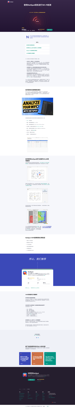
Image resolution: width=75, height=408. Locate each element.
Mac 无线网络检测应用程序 (41, 12)
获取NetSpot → (27, 287)
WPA (38, 126)
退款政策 (43, 398)
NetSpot (31, 35)
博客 (36, 398)
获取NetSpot (50, 29)
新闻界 (36, 396)
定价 (28, 396)
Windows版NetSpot (21, 393)
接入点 (29, 229)
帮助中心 (37, 393)
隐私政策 (43, 393)
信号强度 (38, 226)
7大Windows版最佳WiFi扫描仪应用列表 (37, 358)
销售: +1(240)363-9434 (52, 397)
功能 (28, 393)
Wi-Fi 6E (29, 77)
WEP (37, 126)
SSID (27, 120)
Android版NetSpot (21, 396)
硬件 (36, 399)
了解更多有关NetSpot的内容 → (35, 287)
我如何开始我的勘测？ (44, 183)
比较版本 (20, 399)
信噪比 (34, 130)
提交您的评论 (39, 381)
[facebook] (36, 21)
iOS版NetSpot (21, 398)
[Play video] (37, 106)
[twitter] (38, 21)
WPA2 (41, 126)
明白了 (48, 406)
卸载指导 (43, 399)
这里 (44, 275)
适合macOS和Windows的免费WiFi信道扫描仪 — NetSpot (24, 358)
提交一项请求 (36, 335)
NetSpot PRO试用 (30, 398)
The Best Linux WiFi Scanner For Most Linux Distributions (50, 358)
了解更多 (21, 363)
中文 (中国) (54, 402)
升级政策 (43, 396)
